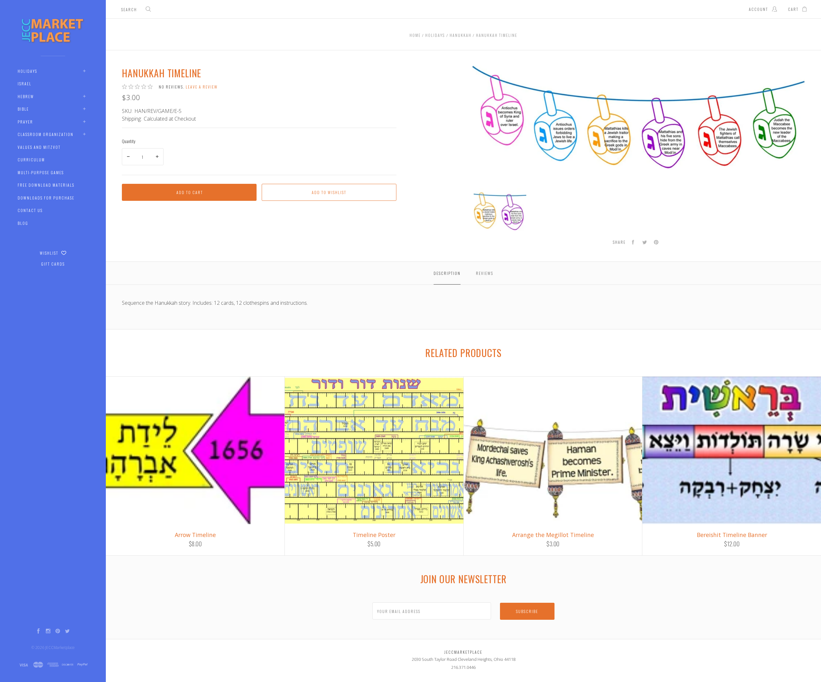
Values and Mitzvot (39, 147)
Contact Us (30, 210)
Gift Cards (53, 264)
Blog (23, 223)
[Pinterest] (57, 631)
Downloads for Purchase (46, 197)
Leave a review (202, 87)
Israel (24, 83)
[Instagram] (48, 631)
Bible (23, 109)
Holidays (27, 71)
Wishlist (50, 253)
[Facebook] (38, 631)
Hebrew (26, 96)
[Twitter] (67, 631)
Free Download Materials (46, 185)
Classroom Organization (45, 134)
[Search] (148, 9)
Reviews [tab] (484, 273)
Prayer (25, 121)
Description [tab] (447, 273)
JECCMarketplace (60, 647)
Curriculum (31, 159)
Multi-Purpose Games (41, 172)
